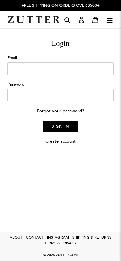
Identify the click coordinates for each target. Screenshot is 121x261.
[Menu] (110, 20)
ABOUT (16, 237)
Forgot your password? (60, 111)
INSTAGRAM (58, 237)
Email (12, 57)
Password (15, 84)
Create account (60, 141)
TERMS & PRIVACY (60, 243)
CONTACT (35, 237)
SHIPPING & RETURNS (91, 237)
